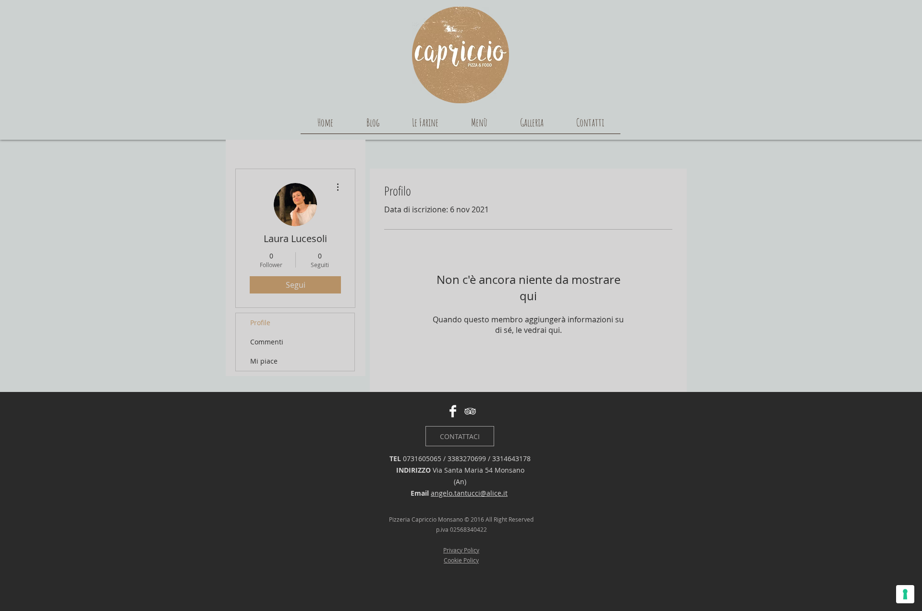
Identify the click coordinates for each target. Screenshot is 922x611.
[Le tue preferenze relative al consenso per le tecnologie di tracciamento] (905, 594)
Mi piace (264, 361)
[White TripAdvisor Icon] (470, 411)
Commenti (266, 341)
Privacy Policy (461, 550)
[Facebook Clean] (453, 411)
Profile (260, 322)
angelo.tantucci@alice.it (469, 493)
